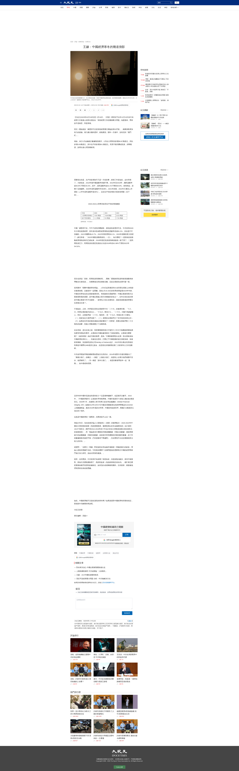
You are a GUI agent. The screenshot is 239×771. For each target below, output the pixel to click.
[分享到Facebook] (76, 110)
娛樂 (146, 7)
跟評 (130, 621)
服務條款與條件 (119, 543)
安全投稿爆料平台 (108, 582)
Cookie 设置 (119, 767)
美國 (81, 7)
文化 (153, 7)
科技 (140, 7)
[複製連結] (89, 110)
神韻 (165, 7)
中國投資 (90, 553)
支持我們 (155, 215)
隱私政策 (126, 543)
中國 (74, 7)
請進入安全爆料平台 (154, 137)
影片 (119, 7)
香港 (106, 7)
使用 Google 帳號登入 (113, 540)
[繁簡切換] (103, 110)
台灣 (100, 7)
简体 (80, 2)
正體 (76, 2)
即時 (68, 7)
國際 (87, 7)
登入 (177, 2)
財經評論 (81, 41)
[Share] (71, 659)
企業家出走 (106, 553)
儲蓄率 (98, 553)
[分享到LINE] (80, 110)
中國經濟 (82, 553)
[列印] (94, 110)
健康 (113, 7)
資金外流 (116, 553)
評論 (93, 7)
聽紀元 (126, 7)
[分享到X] (85, 110)
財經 (133, 7)
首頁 (61, 7)
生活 (159, 7)
